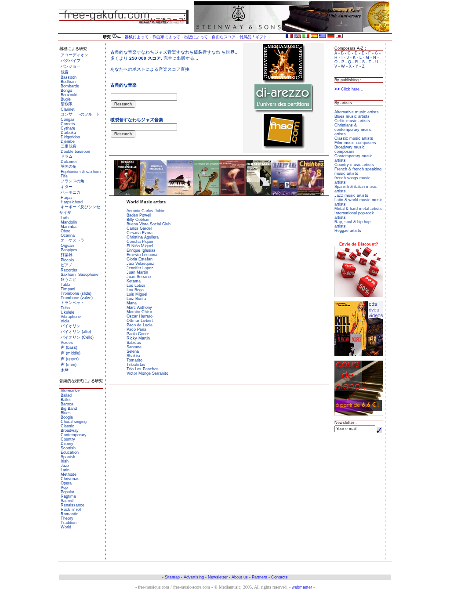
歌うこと (68, 279)
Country (68, 439)
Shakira (133, 356)
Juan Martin (137, 272)
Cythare (68, 128)
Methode (68, 474)
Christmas (70, 479)
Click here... (351, 89)
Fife (64, 176)
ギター (67, 186)
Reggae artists (347, 230)
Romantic (69, 514)
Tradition (68, 522)
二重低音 (68, 146)
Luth (65, 218)
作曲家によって (166, 37)
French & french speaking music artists (357, 171)
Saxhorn (68, 274)
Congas (68, 119)
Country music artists (354, 165)
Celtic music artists (352, 121)
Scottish (68, 448)
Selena (133, 351)
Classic (67, 426)
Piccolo (67, 260)
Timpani (68, 289)
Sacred (67, 501)
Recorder (69, 270)
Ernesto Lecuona (142, 255)
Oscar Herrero (139, 316)
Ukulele (67, 312)
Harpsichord (72, 202)
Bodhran (68, 82)
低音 (65, 72)
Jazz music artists (351, 195)
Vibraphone (71, 316)
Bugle (66, 99)
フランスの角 (72, 181)
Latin (65, 470)
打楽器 (67, 255)
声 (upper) (70, 359)
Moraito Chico (139, 312)
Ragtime (68, 496)
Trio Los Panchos (143, 369)
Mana (132, 303)
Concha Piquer (140, 241)
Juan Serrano (139, 277)
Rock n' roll (71, 509)
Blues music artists (352, 116)
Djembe (68, 141)
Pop (64, 487)
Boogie (67, 417)
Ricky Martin (138, 338)
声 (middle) (70, 353)
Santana (134, 347)
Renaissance (72, 505)
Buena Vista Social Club (149, 224)
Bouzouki (69, 95)
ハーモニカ (70, 192)
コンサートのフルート (80, 114)
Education (70, 452)
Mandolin (69, 222)
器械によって (137, 37)
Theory (67, 518)
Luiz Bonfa (136, 298)
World (66, 527)
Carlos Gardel (139, 228)
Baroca (67, 404)
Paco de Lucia (139, 325)
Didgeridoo (70, 137)
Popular (67, 492)
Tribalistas (136, 364)
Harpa (66, 197)
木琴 (65, 370)
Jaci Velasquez (140, 263)
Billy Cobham (139, 219)
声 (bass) (69, 347)
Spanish (68, 457)
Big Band (69, 408)
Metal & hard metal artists (358, 208)
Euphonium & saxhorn (81, 172)
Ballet (66, 400)
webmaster (302, 587)
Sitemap (172, 577)
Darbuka (68, 132)
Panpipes (69, 250)
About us (240, 577)
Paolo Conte (138, 334)
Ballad (66, 395)
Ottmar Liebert (140, 320)
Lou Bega (135, 290)
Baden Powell (139, 215)
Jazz (65, 465)
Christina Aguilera (143, 237)
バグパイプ (70, 60)
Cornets (68, 124)
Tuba (65, 308)
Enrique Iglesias (141, 250)
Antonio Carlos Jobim (146, 211)
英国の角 (68, 166)
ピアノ (67, 265)
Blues (66, 413)
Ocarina (68, 235)
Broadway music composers (349, 149)
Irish (65, 461)
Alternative (70, 391)
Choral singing (74, 421)
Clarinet (68, 109)
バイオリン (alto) (76, 331)
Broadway (70, 430)
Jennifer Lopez (140, 268)
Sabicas (134, 342)
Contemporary (74, 435)
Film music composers (355, 143)
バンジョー (70, 66)
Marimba (68, 226)
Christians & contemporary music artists (353, 129)
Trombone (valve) (77, 298)
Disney (67, 443)
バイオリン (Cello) (77, 337)
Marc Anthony (139, 307)
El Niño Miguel (140, 246)
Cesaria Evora (139, 233)
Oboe (65, 231)
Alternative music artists (356, 112)
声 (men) (68, 364)
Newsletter (218, 577)
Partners (259, 577)
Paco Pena (136, 329)
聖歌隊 (67, 104)
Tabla (65, 284)
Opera (66, 483)
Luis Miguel (137, 294)
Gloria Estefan (139, 259)
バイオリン (70, 326)
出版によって (196, 37)
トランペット (72, 302)
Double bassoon (75, 151)
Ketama (134, 281)
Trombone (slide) (76, 293)
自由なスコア (224, 37)
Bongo (66, 90)
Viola (65, 321)
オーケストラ (72, 240)
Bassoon (68, 77)
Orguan (67, 245)
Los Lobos (136, 285)
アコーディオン (74, 55)
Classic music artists (353, 138)
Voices (67, 342)
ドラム (67, 156)
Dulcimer (69, 161)
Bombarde (70, 86)
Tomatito (134, 360)
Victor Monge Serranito (147, 373)
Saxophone (88, 274)
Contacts (279, 577)
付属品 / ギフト (253, 37)
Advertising (194, 577)
